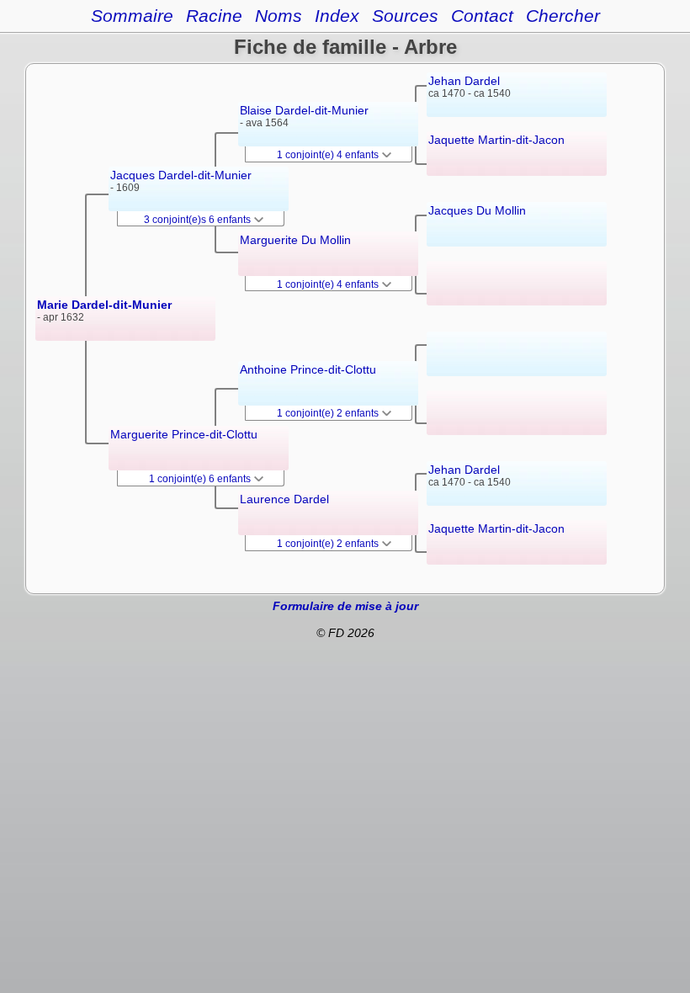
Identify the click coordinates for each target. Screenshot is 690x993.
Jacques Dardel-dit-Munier (181, 175)
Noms (278, 15)
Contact (482, 15)
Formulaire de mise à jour (345, 606)
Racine (214, 15)
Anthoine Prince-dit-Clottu (308, 369)
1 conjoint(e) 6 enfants (201, 479)
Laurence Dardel (284, 499)
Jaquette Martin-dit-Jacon (496, 139)
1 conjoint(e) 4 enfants (329, 155)
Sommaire (132, 15)
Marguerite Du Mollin (295, 240)
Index (337, 15)
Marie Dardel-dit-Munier (104, 304)
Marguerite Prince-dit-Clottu (183, 434)
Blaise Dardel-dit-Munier (304, 110)
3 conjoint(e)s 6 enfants (198, 220)
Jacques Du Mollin (477, 210)
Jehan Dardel (464, 81)
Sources (405, 15)
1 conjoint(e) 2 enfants (329, 413)
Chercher (563, 15)
